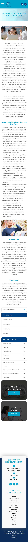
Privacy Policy (20, 533)
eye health (6, 358)
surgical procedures (8, 362)
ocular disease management (10, 373)
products (5, 366)
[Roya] (14, 539)
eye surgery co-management (11, 370)
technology (6, 377)
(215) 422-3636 (14, 475)
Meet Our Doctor (7, 319)
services (5, 347)
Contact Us (6, 333)
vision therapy (7, 343)
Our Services (6, 324)
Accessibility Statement (10, 533)
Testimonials (6, 329)
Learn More (14, 393)
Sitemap (14, 535)
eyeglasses (6, 355)
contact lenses (7, 351)
